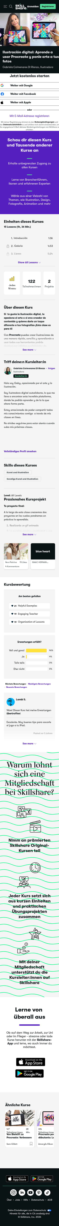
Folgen (51, 368)
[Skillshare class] (19, 1118)
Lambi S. (21, 699)
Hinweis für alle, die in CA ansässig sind (29, 1213)
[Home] (21, 6)
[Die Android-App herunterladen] (42, 1178)
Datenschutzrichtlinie (12, 125)
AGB (50, 1200)
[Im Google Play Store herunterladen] (29, 1073)
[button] (5, 7)
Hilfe (25, 1200)
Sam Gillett (12, 1144)
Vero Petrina (11, 562)
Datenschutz (37, 1200)
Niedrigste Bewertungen (39, 684)
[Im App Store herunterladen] (29, 1062)
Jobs (17, 1200)
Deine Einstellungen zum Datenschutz (27, 1210)
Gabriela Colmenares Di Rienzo (34, 368)
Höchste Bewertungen (15, 684)
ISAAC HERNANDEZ (41, 562)
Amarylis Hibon (45, 1144)
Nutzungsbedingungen (44, 122)
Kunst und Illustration (18, 472)
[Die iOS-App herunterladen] (17, 1178)
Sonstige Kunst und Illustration (22, 479)
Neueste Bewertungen (16, 687)
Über (9, 1200)
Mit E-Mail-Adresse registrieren (29, 116)
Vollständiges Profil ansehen (20, 451)
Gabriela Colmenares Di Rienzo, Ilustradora (28, 67)
